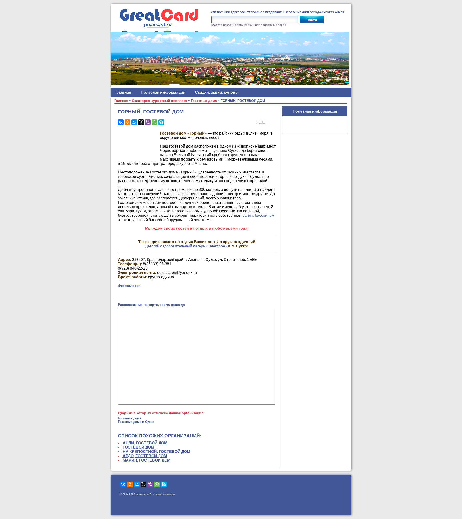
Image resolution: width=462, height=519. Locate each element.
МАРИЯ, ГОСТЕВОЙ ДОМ (146, 460)
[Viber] (148, 122)
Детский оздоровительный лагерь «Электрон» (186, 246)
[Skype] (161, 122)
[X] (141, 122)
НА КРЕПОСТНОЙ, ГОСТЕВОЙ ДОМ (156, 452)
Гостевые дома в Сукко (136, 422)
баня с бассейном (258, 215)
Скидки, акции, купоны (217, 92)
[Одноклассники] (127, 122)
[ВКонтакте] (121, 122)
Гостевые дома (204, 101)
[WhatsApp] (154, 122)
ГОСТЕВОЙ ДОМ (138, 447)
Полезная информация (163, 92)
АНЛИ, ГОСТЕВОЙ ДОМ (144, 443)
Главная (123, 92)
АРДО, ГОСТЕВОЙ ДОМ (144, 456)
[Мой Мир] (134, 122)
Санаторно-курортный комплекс (159, 101)
